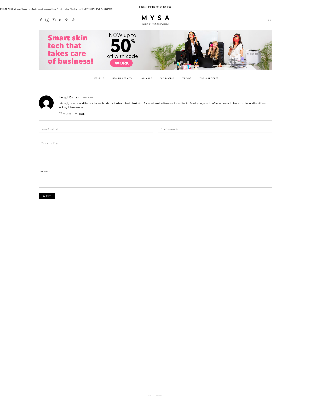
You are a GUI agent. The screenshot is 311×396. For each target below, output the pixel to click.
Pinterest (67, 20)
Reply (82, 113)
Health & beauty (122, 78)
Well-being (167, 78)
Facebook (41, 20)
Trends (186, 78)
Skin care (146, 78)
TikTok (73, 20)
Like (60, 113)
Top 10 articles (209, 78)
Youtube (54, 20)
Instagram (47, 20)
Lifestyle (98, 78)
